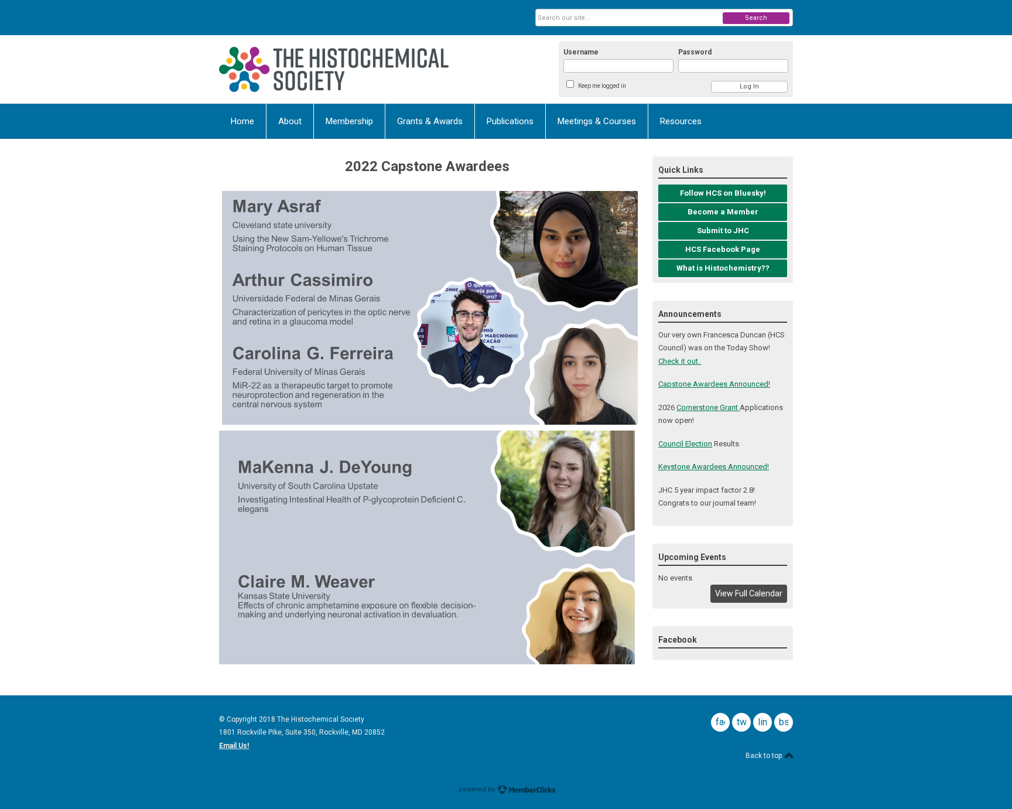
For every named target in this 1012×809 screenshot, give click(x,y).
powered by (478, 789)
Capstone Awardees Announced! (714, 384)
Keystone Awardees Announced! (713, 466)
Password (695, 52)
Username (581, 52)
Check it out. (680, 361)
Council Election (685, 443)
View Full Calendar (748, 593)
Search (756, 18)
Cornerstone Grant (708, 407)
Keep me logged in (602, 86)
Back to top (765, 756)
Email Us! (234, 746)
